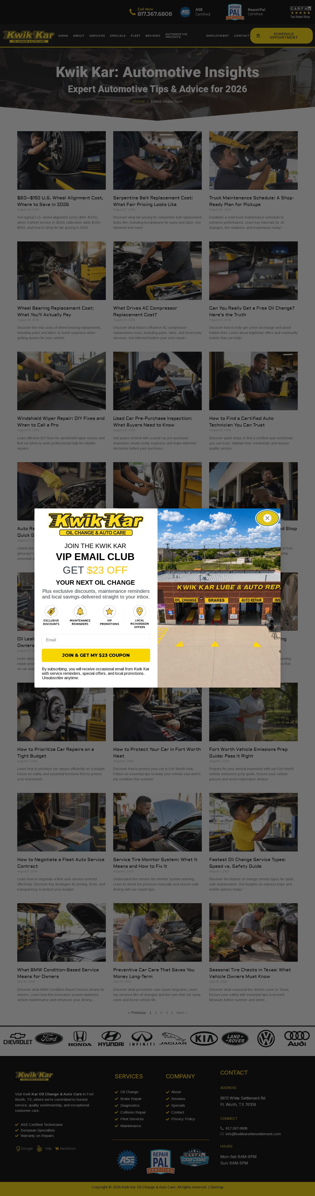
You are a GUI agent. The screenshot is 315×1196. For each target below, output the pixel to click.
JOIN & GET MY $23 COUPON (96, 655)
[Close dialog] (267, 518)
